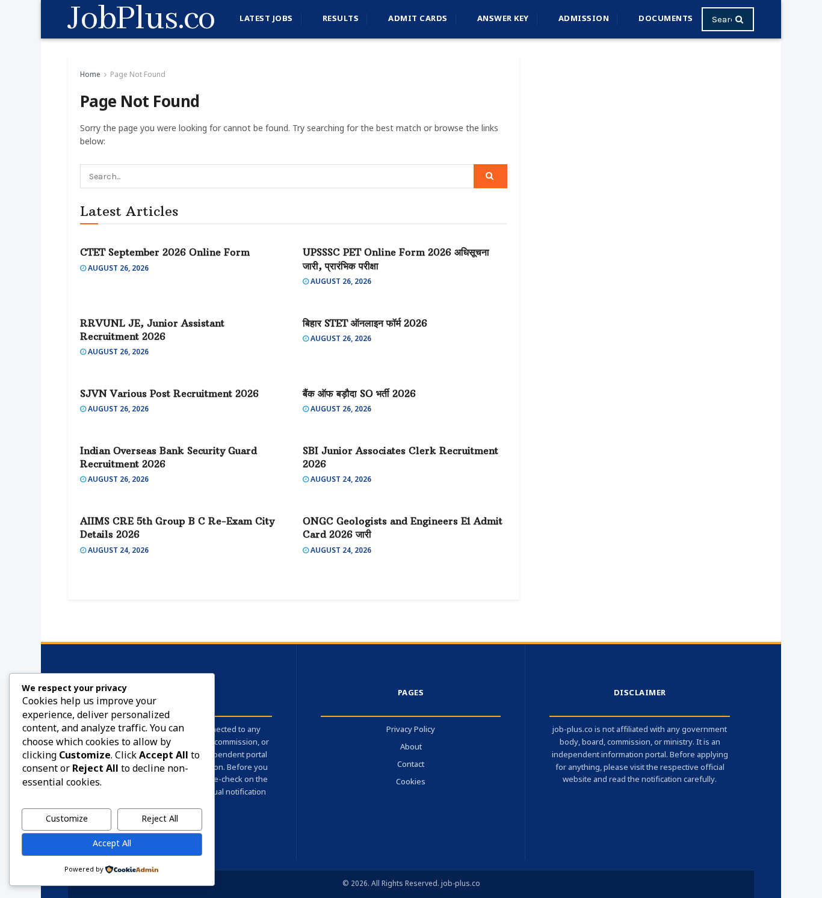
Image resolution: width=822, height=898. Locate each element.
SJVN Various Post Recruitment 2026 (169, 393)
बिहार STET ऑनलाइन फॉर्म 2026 (365, 323)
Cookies (410, 782)
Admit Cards (418, 19)
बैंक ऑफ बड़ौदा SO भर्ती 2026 (359, 393)
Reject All (159, 819)
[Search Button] (741, 19)
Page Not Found (137, 75)
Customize (67, 819)
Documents (665, 19)
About (411, 747)
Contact (410, 765)
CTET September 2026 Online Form (165, 252)
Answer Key (503, 19)
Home (90, 75)
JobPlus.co (141, 19)
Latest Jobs (266, 19)
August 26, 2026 (117, 269)
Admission (584, 19)
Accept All (112, 844)
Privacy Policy (410, 730)
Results (341, 19)
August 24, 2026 (340, 480)
